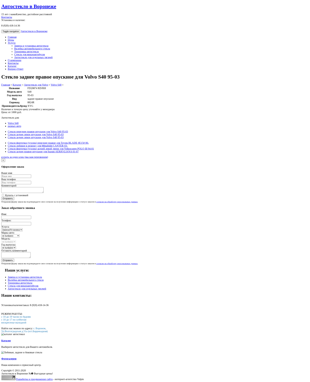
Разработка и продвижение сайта (34, 379)
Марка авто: (8, 232)
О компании (14, 60)
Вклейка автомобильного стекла (32, 48)
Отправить (8, 198)
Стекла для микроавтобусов (29, 54)
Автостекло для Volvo (36, 84)
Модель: (5, 238)
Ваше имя (6, 173)
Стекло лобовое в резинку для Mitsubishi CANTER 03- (38, 145)
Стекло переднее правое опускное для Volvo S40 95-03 (38, 131)
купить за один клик (24, 157)
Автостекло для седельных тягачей (33, 57)
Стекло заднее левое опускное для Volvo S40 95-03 (36, 134)
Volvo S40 (56, 84)
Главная (12, 37)
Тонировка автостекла (26, 51)
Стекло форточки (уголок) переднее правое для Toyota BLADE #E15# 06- (48, 142)
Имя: (4, 214)
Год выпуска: (8, 244)
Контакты (6, 17)
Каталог (12, 66)
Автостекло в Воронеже (28, 6)
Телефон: (6, 220)
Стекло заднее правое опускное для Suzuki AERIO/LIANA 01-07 (43, 151)
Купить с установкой (16, 195)
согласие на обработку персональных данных (117, 202)
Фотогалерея (8, 358)
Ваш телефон (8, 179)
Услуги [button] (12, 42)
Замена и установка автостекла (31, 45)
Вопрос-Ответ (15, 69)
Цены (11, 40)
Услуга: (5, 226)
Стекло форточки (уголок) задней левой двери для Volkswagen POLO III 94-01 (51, 148)
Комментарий (8, 185)
